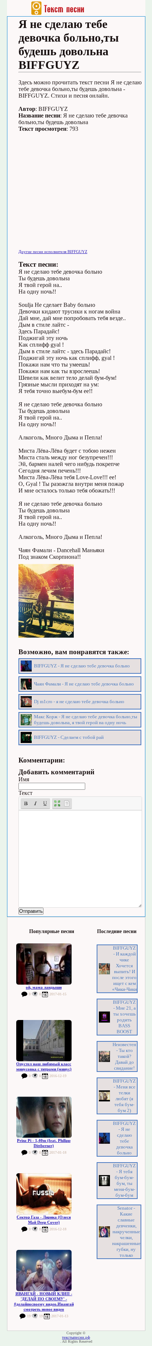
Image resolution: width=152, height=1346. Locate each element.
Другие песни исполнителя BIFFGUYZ (52, 251)
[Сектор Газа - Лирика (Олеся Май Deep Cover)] (44, 1193)
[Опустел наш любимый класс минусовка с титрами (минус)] (44, 1040)
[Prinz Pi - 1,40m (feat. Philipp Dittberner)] (44, 1117)
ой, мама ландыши (44, 987)
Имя (23, 779)
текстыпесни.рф (76, 1337)
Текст (25, 793)
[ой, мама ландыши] (44, 964)
